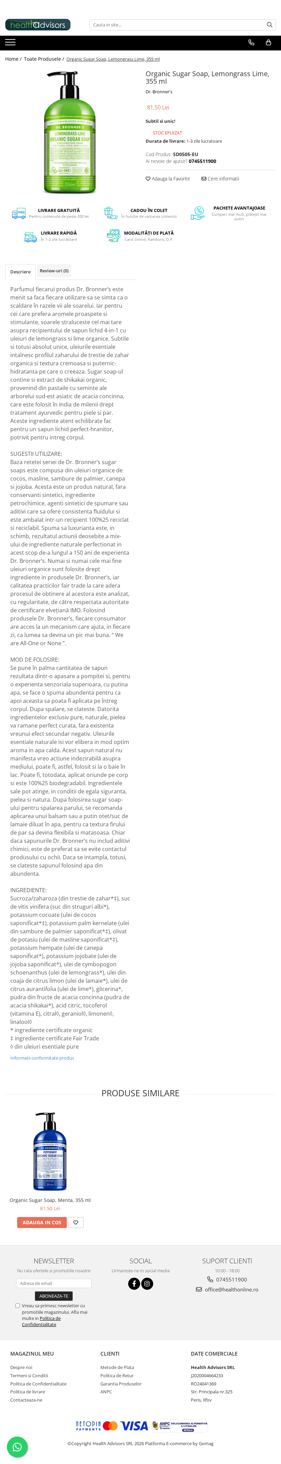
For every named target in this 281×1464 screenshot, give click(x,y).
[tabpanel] (70, 133)
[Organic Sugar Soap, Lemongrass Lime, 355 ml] (70, 133)
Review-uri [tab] (54, 271)
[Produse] (11, 44)
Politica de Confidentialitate (41, 1321)
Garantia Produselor (121, 1384)
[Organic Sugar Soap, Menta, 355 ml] (50, 1151)
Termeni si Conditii (29, 1375)
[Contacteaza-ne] (251, 42)
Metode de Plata (117, 1367)
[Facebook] (134, 1284)
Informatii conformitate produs (42, 1058)
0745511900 (231, 1279)
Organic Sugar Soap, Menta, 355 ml (50, 1200)
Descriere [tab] (20, 272)
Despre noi (21, 1367)
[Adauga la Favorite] (76, 1222)
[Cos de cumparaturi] (268, 42)
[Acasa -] (39, 25)
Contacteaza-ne (26, 1400)
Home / (14, 59)
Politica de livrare (27, 1392)
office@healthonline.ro (231, 1289)
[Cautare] (270, 25)
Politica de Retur (117, 1375)
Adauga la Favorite (170, 178)
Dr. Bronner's (159, 91)
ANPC (106, 1392)
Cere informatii (222, 178)
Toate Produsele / (44, 59)
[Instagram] (147, 1284)
